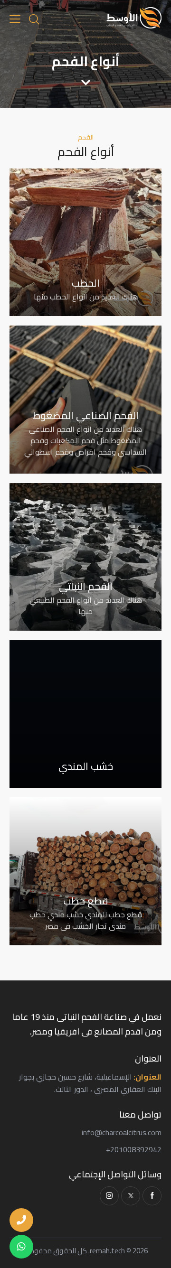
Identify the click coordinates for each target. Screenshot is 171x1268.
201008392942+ (134, 1149)
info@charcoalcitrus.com (122, 1132)
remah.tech (107, 1251)
